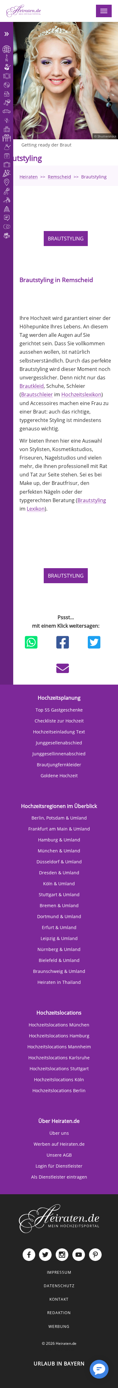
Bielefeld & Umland (59, 960)
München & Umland (59, 851)
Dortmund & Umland (59, 916)
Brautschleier (37, 394)
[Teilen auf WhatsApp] (31, 642)
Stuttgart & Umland (59, 894)
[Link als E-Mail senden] (62, 668)
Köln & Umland (59, 884)
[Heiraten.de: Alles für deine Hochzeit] (59, 1218)
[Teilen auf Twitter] (94, 642)
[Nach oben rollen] (79, 1374)
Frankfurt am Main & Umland (59, 829)
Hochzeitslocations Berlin (59, 1090)
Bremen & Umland (59, 905)
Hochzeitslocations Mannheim (59, 1047)
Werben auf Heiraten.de (59, 1144)
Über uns (59, 1133)
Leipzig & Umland (59, 938)
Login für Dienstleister (59, 1166)
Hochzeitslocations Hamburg (59, 1036)
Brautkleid (32, 386)
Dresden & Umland (59, 873)
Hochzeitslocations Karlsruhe (59, 1058)
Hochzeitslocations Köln (59, 1079)
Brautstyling (66, 238)
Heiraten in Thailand (59, 982)
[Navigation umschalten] (104, 11)
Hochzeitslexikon (81, 394)
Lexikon (36, 508)
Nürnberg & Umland (59, 949)
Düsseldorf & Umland (59, 862)
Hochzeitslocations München (59, 1025)
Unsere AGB (59, 1155)
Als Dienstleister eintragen (59, 1177)
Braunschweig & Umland (59, 971)
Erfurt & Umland (59, 927)
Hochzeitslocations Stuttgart (59, 1069)
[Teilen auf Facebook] (62, 642)
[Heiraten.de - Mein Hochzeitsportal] (23, 11)
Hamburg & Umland (59, 840)
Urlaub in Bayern (59, 1363)
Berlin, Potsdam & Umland (59, 818)
